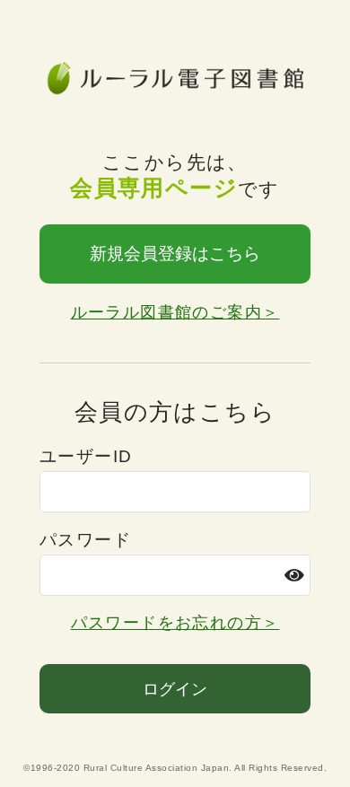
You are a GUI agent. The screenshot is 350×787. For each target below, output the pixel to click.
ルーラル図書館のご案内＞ (175, 312)
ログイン (175, 689)
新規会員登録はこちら (175, 253)
